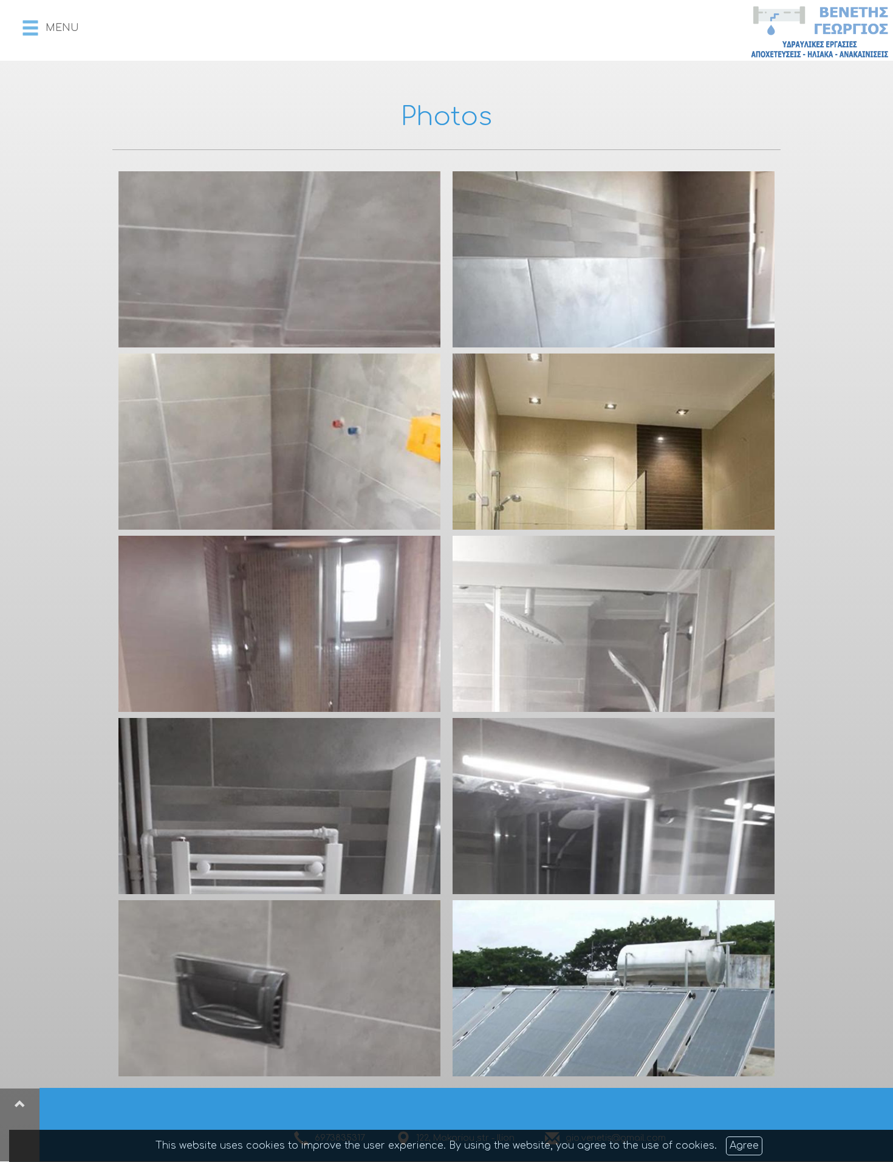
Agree (744, 1145)
